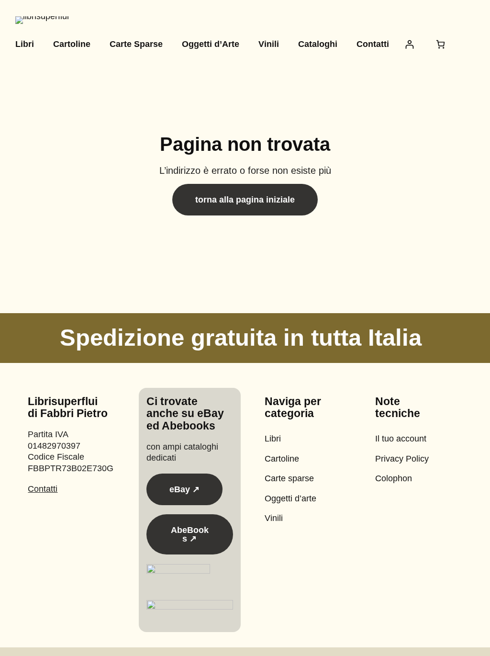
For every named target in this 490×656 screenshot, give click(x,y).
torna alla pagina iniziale (245, 199)
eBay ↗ (184, 489)
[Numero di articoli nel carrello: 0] (440, 44)
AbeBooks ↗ (190, 534)
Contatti (42, 489)
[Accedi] (409, 44)
